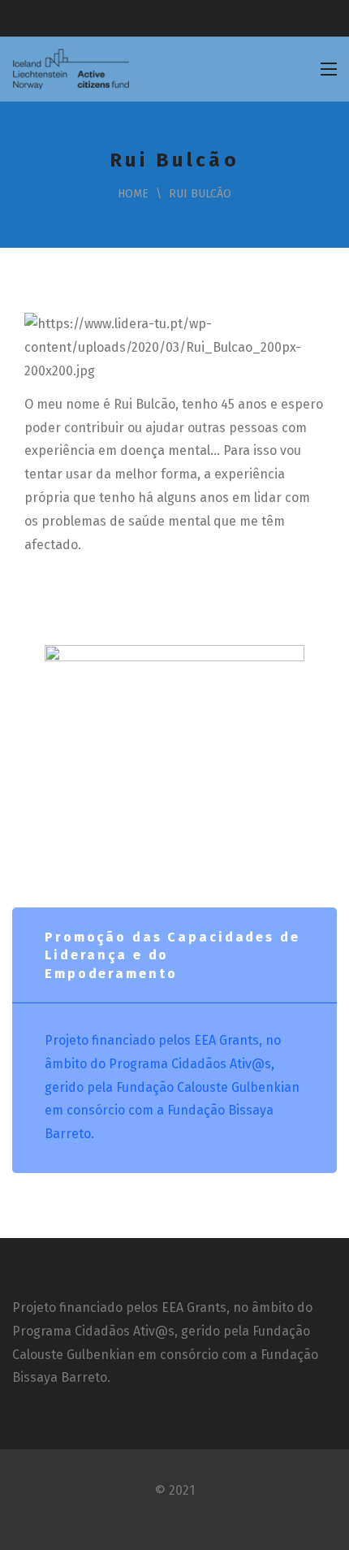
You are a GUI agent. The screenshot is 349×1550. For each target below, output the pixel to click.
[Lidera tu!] (70, 69)
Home (133, 194)
